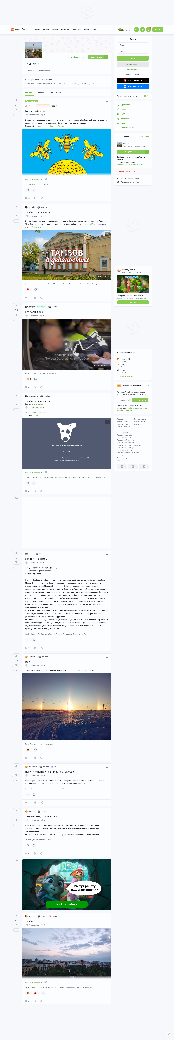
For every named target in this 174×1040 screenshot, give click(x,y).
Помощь (120, 419)
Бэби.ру (120, 460)
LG (63, 789)
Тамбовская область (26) (46, 84)
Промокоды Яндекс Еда (125, 448)
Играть (133, 302)
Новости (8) (85, 84)
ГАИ (40, 373)
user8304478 (33, 396)
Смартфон (34, 789)
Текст (45, 184)
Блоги (86, 29)
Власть (59, 634)
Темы (94, 29)
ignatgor (32, 307)
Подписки (65, 29)
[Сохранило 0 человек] (35, 198)
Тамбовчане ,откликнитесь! (41, 816)
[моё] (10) (61, 84)
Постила (120, 455)
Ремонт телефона (54, 789)
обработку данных (134, 408)
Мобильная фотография (47, 987)
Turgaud (32, 106)
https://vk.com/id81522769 (36, 412)
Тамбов (39, 184)
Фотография (96, 284)
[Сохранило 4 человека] (34, 387)
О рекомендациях (140, 422)
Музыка (56, 284)
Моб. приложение (123, 427)
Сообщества (76, 29)
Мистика (68, 477)
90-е (88, 284)
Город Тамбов (33, 111)
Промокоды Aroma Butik (126, 443)
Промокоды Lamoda (124, 435)
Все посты (29, 93)
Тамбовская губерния (33, 477)
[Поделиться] (42, 198)
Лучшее (46, 29)
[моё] (27, 284)
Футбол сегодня (122, 458)
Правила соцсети (140, 419)
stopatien (32, 207)
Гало (28, 661)
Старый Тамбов (91, 224)
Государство (78, 634)
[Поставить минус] (16, 109)
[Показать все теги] (104, 283)
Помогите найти (72, 789)
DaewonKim (33, 767)
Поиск (59, 93)
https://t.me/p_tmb (56, 126)
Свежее (55, 29)
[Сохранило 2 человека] (34, 491)
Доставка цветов (39, 840)
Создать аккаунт (132, 64)
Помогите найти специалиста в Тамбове (49, 771)
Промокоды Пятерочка (125, 440)
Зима (40, 744)
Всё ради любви (34, 311)
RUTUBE (64, 284)
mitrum (31, 554)
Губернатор (67, 634)
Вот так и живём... (36, 558)
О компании (138, 424)
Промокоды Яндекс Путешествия (129, 445)
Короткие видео (49, 373)
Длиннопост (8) (73, 84)
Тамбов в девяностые (38, 212)
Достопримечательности (53, 477)
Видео (27, 373)
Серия (34, 404)
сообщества (144, 137)
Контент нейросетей (38, 284)
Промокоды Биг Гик (124, 432)
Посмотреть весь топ (125, 376)
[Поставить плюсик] (16, 100)
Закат (79, 987)
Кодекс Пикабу (122, 422)
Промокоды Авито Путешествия (128, 453)
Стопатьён (36, 227)
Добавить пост (77, 57)
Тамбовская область (37, 401)
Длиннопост (73, 284)
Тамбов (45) (29, 84)
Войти (157, 30)
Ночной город (88, 987)
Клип (50, 284)
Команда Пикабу (123, 424)
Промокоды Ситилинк (125, 450)
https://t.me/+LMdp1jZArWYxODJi (129, 165)
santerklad (32, 657)
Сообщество (30, 184)
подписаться (140, 400)
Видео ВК (83, 477)
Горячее (37, 29)
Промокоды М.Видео (124, 437)
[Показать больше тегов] (93, 84)
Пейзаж (61, 987)
